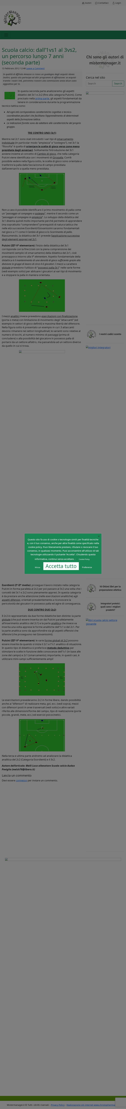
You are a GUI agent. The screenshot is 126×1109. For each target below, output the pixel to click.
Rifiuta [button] (37, 567)
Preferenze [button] (87, 567)
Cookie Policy (84, 559)
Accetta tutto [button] (61, 566)
